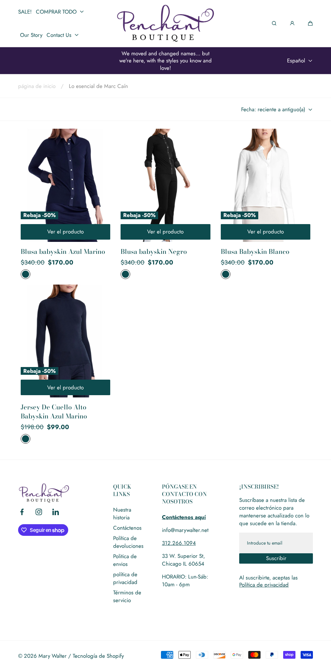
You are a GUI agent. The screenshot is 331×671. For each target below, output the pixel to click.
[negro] (125, 274)
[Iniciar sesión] (292, 23)
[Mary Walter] (165, 23)
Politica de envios (125, 560)
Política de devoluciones (128, 542)
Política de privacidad (264, 585)
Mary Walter (52, 655)
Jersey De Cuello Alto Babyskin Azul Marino (54, 411)
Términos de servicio (127, 596)
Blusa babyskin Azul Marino (63, 251)
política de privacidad (125, 578)
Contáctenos (127, 528)
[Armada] (25, 274)
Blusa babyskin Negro (154, 251)
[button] (310, 23)
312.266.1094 (179, 543)
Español (296, 60)
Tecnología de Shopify (98, 655)
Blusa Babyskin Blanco (255, 251)
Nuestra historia (122, 513)
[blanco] (225, 274)
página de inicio (37, 86)
